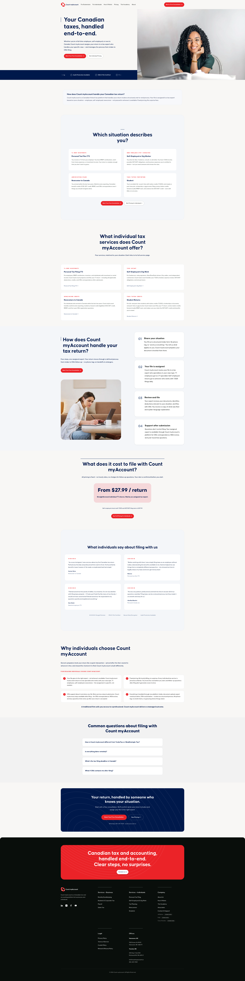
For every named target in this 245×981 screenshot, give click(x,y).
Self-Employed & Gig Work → (135, 286)
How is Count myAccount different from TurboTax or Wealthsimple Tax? (112, 742)
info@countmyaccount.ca (136, 959)
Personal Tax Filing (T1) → (71, 286)
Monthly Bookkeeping (105, 897)
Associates (161, 907)
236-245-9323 (120, 823)
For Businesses (85, 4)
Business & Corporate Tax (106, 900)
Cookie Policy (102, 945)
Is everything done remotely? (96, 751)
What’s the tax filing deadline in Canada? (100, 761)
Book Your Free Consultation (114, 817)
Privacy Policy (102, 938)
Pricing (116, 4)
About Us (161, 897)
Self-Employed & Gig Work (137, 900)
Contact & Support (164, 911)
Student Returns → (132, 316)
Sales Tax (101, 907)
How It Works (108, 4)
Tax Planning (133, 904)
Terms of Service (103, 941)
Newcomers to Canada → (71, 314)
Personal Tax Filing (135, 897)
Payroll (100, 904)
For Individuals (97, 4)
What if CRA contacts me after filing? (99, 771)
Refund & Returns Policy (105, 948)
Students (132, 911)
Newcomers (133, 907)
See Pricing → (135, 817)
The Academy (125, 4)
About (134, 4)
